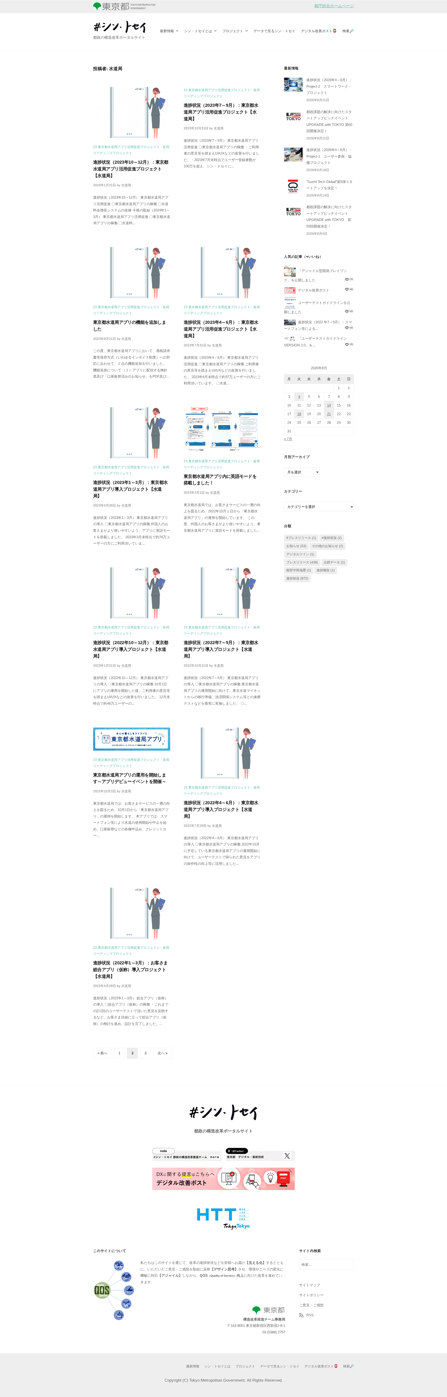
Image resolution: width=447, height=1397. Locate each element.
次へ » (162, 1053)
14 (329, 405)
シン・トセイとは (198, 31)
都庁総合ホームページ (334, 6)
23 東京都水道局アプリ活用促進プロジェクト (126, 147)
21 (329, 414)
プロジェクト (232, 31)
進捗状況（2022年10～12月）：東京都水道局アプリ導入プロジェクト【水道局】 (130, 649)
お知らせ (296, 546)
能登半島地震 (298, 570)
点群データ (334, 562)
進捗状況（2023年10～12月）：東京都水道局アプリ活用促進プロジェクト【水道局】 (130, 169)
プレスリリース (302, 562)
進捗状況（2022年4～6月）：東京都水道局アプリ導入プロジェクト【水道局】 (221, 809)
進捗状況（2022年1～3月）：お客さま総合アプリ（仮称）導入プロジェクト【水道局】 (130, 969)
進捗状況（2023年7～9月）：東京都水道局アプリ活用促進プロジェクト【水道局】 (221, 112)
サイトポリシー (311, 1295)
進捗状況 (297, 578)
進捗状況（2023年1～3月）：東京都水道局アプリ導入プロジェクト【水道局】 (130, 489)
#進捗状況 (332, 538)
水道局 (126, 185)
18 (299, 414)
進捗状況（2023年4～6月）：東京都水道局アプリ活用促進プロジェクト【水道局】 (221, 329)
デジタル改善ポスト (313, 290)
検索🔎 (348, 31)
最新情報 (167, 31)
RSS (310, 1315)
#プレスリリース (301, 538)
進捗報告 (326, 570)
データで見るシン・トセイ (274, 31)
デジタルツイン (300, 554)
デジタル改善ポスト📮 (319, 31)
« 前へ (102, 1053)
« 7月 (288, 439)
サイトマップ (309, 1285)
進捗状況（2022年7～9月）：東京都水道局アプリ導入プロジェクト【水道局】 (221, 649)
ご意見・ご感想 (311, 1305)
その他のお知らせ (327, 546)
